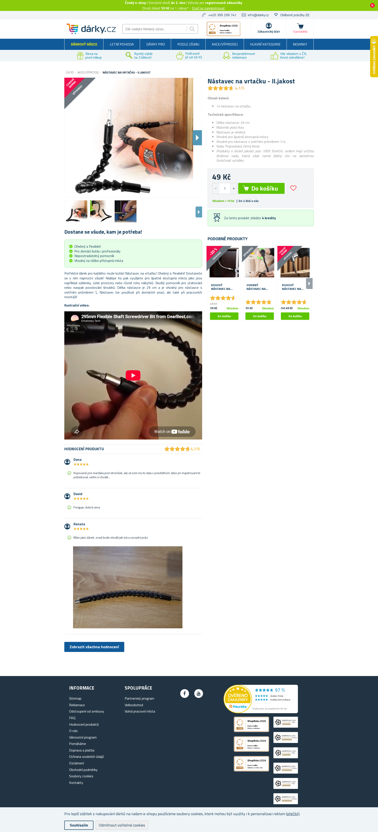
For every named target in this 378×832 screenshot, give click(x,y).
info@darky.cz (258, 15)
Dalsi (197, 137)
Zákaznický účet (268, 31)
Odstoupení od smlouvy (86, 711)
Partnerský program (139, 698)
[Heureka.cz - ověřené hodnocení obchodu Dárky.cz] (261, 712)
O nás (73, 730)
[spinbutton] (224, 188)
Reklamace (77, 705)
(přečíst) (292, 814)
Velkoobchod (134, 705)
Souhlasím (79, 825)
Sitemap (75, 698)
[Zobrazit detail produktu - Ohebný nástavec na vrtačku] (259, 262)
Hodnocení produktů (84, 724)
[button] (233, 188)
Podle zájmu (188, 44)
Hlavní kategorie (265, 44)
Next (199, 212)
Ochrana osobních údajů (86, 756)
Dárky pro (155, 44)
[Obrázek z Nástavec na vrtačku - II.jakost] (76, 211)
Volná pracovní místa (140, 711)
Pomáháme (77, 743)
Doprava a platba (81, 750)
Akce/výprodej (225, 44)
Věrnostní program (83, 737)
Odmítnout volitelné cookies (122, 825)
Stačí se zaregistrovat (208, 8)
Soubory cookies (81, 776)
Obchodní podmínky (83, 769)
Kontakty (76, 782)
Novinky (300, 44)
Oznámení (76, 763)
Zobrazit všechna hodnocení (94, 647)
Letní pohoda (122, 44)
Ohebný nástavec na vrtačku (256, 287)
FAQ (72, 717)
